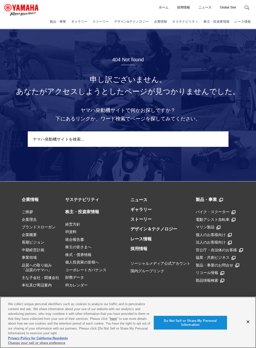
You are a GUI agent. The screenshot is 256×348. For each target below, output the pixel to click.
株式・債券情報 (78, 255)
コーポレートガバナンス (85, 270)
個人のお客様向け (211, 235)
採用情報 (183, 7)
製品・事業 (58, 21)
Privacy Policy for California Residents (38, 338)
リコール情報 (207, 272)
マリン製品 (205, 227)
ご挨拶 (27, 212)
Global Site (228, 7)
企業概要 (29, 235)
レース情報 (242, 21)
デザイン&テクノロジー (131, 21)
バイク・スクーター (213, 212)
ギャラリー (79, 21)
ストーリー (100, 21)
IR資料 (70, 232)
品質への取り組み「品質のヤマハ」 (37, 267)
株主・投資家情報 (217, 21)
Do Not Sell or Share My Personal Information (190, 323)
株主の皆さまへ (78, 247)
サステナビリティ (185, 21)
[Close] (248, 321)
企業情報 (160, 21)
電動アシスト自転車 (213, 219)
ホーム (163, 7)
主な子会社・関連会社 (40, 277)
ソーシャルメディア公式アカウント (160, 263)
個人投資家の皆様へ (82, 262)
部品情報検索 (207, 280)
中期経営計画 (33, 250)
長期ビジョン (33, 242)
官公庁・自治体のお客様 (216, 250)
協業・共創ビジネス (213, 257)
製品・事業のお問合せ (214, 265)
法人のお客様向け (211, 242)
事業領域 (29, 257)
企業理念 (29, 219)
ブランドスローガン (39, 227)
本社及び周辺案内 (37, 285)
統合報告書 (74, 239)
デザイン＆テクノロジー (153, 229)
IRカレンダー (76, 285)
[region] (128, 322)
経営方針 (72, 224)
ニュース (205, 7)
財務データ (74, 277)
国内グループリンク (147, 271)
